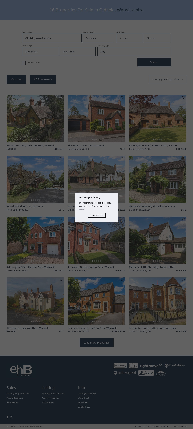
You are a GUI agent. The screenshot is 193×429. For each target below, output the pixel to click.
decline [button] (82, 209)
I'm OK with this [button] (97, 215)
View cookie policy (99, 206)
